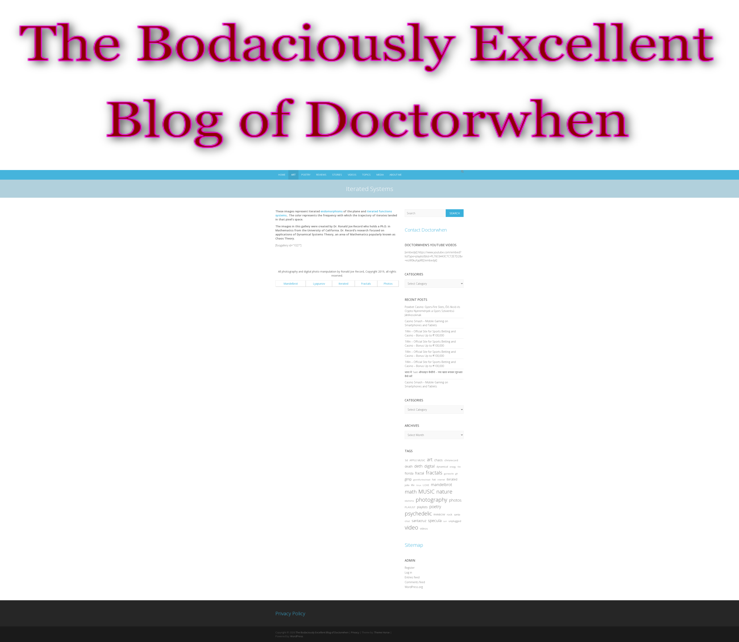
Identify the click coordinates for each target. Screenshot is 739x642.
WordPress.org (414, 587)
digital (429, 466)
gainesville (449, 473)
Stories (337, 174)
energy (453, 466)
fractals (434, 472)
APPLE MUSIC (417, 460)
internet (441, 479)
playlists (422, 507)
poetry (435, 506)
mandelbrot (441, 484)
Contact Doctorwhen (426, 230)
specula (435, 520)
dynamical (442, 466)
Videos (352, 174)
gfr (456, 473)
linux (418, 485)
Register (410, 567)
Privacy (355, 632)
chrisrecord (451, 460)
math (411, 491)
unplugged (455, 521)
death (409, 466)
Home (281, 174)
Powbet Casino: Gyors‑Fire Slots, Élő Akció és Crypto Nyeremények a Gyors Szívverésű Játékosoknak (432, 311)
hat (434, 479)
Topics (366, 174)
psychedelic (418, 513)
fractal (419, 473)
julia (407, 485)
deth (418, 466)
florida (409, 473)
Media (380, 174)
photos (455, 500)
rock (449, 514)
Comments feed (415, 582)
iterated (452, 479)
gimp (408, 479)
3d (406, 460)
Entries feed (412, 577)
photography (431, 499)
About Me (396, 174)
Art (293, 174)
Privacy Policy (290, 613)
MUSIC (426, 491)
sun (445, 521)
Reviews (321, 174)
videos (424, 528)
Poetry (305, 174)
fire (459, 466)
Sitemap (414, 544)
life (413, 485)
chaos (438, 460)
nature (444, 491)
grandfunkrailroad (421, 479)
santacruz (419, 520)
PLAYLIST (410, 507)
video (411, 527)
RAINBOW (439, 514)
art (429, 459)
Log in (408, 572)
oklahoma (409, 500)
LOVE (426, 485)
